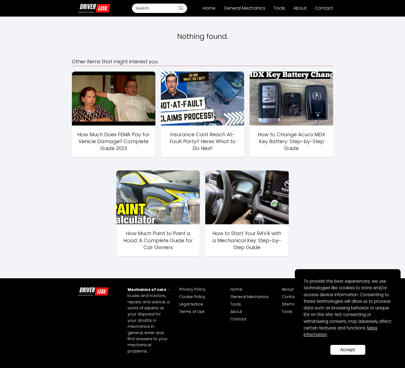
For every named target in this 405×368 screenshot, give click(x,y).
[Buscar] (181, 8)
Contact (324, 8)
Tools (279, 8)
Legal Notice (191, 304)
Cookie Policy (192, 296)
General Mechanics (244, 8)
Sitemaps (291, 304)
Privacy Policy (192, 289)
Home (209, 8)
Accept (347, 350)
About (300, 8)
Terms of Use (191, 311)
